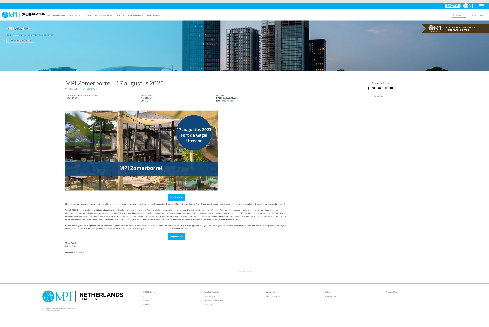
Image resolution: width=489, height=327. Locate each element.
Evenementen (209, 296)
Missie (145, 296)
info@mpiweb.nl (228, 101)
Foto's (120, 15)
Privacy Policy (46, 310)
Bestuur (146, 300)
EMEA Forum (154, 15)
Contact (146, 304)
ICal (83, 89)
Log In (472, 15)
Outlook (77, 89)
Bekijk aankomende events (21, 40)
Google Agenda (93, 89)
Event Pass (208, 304)
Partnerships (135, 15)
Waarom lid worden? (273, 296)
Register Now (176, 197)
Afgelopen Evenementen (213, 300)
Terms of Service (55, 310)
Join (482, 15)
